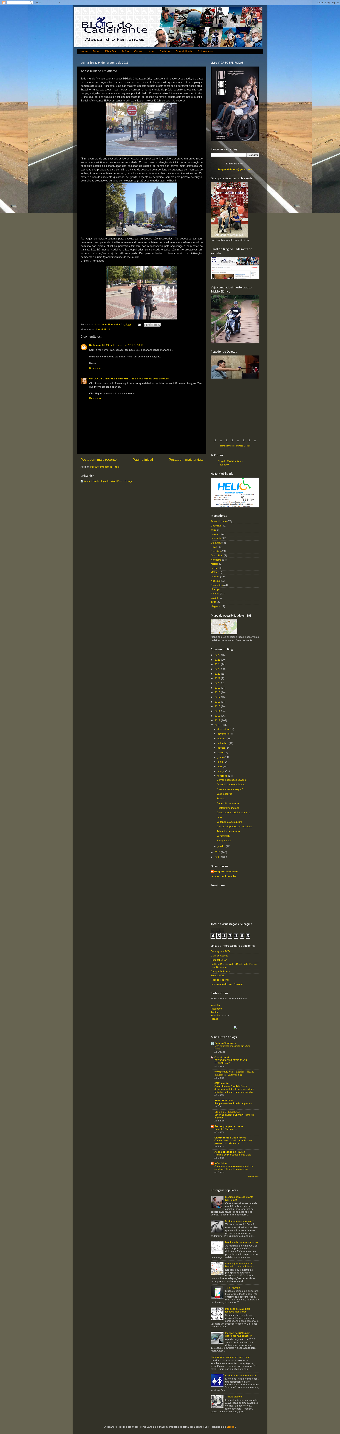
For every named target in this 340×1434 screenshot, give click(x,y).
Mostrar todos (253, 1176)
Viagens (215, 606)
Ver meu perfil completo (224, 876)
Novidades (217, 585)
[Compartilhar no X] (152, 325)
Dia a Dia (110, 51)
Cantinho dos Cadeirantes (230, 1137)
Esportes (216, 551)
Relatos (215, 593)
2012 (218, 720)
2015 (218, 706)
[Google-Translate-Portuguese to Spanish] (255, 442)
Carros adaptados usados (231, 780)
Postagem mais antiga (186, 459)
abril (220, 766)
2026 (218, 655)
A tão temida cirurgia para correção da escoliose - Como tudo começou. (233, 1167)
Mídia (214, 572)
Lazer (151, 51)
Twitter (214, 1012)
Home (83, 51)
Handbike (216, 559)
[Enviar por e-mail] (145, 325)
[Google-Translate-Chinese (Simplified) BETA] (215, 442)
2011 (218, 725)
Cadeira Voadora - (225, 1043)
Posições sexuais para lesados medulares (237, 1310)
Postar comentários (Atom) (105, 466)
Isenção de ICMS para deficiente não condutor (238, 1334)
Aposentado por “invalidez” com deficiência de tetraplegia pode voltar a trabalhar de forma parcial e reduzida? (234, 1089)
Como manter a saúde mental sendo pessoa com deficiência (233, 1142)
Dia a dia (216, 542)
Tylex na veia (232, 1287)
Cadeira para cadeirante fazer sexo (230, 1357)
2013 (218, 716)
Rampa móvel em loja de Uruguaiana (233, 1103)
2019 (218, 687)
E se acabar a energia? (230, 789)
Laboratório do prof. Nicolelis (227, 984)
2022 (218, 673)
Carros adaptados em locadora (234, 826)
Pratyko (221, 798)
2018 (218, 692)
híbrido (215, 563)
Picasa (214, 1018)
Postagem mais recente (99, 459)
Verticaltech (223, 836)
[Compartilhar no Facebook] (155, 325)
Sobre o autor (205, 51)
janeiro (221, 846)
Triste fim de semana (228, 831)
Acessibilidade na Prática (229, 1152)
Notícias (215, 581)
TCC (213, 602)
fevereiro (222, 775)
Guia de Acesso (219, 955)
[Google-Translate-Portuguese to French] (221, 442)
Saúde (125, 51)
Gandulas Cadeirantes (225, 1129)
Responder (95, 368)
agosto (221, 747)
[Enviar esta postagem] (138, 324)
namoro (215, 576)
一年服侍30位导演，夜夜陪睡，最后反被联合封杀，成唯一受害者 (234, 1073)
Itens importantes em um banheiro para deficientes (239, 1265)
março (221, 771)
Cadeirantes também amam (241, 1375)
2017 (218, 697)
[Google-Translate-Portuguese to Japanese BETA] (238, 442)
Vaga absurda (224, 794)
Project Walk (218, 975)
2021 (218, 678)
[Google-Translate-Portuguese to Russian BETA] (249, 442)
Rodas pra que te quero (228, 1126)
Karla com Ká (97, 345)
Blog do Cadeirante (226, 871)
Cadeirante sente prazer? (239, 1221)
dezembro (223, 729)
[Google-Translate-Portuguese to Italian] (232, 442)
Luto (219, 817)
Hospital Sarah (219, 960)
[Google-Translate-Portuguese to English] (243, 442)
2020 (218, 683)
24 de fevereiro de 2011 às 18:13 (124, 345)
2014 (218, 711)
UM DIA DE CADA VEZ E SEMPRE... (110, 378)
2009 (218, 857)
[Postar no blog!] (149, 325)
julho (220, 752)
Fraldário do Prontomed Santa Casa (232, 1154)
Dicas (96, 51)
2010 (218, 852)
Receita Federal (220, 979)
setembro (223, 743)
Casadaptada (222, 1057)
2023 (218, 669)
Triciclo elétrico (233, 1396)
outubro (222, 738)
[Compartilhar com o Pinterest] (159, 325)
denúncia (216, 538)
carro (214, 530)
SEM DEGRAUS (223, 1100)
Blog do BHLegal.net (227, 1112)
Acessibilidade (184, 51)
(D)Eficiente (221, 1083)
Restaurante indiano (228, 808)
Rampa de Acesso (221, 971)
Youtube (215, 1005)
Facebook (216, 1008)
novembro (223, 733)
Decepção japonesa (228, 803)
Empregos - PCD (220, 951)
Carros (138, 51)
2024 (218, 664)
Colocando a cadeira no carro (233, 812)
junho (220, 757)
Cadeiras (165, 51)
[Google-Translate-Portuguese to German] (227, 442)
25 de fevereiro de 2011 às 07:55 (150, 378)
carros (214, 534)
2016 (218, 702)
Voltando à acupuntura (229, 822)
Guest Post (217, 555)
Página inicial (143, 459)
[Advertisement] (237, 407)
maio (220, 761)
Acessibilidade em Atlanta (231, 784)
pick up (215, 589)
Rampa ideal (224, 840)
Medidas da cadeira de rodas (241, 1242)
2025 (218, 659)
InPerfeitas (220, 1163)
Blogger (231, 1426)
